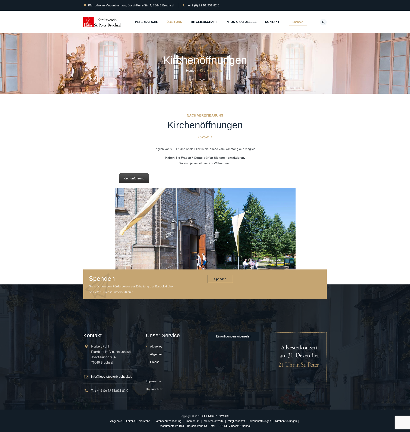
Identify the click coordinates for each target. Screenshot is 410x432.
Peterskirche (146, 22)
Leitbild (130, 421)
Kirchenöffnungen (260, 421)
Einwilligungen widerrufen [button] (233, 336)
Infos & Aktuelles (241, 22)
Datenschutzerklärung (167, 421)
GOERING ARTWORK (216, 416)
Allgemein (156, 354)
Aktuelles (156, 346)
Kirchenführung (134, 178)
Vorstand (144, 421)
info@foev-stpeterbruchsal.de (111, 376)
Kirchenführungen (286, 421)
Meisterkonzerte (214, 421)
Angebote (116, 421)
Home (190, 70)
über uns (174, 22)
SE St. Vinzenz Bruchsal (235, 426)
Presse (155, 362)
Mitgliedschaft (203, 22)
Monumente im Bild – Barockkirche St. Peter (187, 426)
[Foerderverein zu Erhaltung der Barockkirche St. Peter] (102, 22)
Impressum (153, 381)
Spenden (298, 22)
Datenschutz (154, 389)
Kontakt (272, 22)
